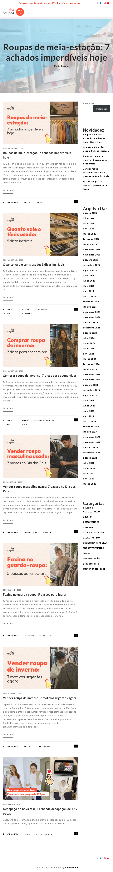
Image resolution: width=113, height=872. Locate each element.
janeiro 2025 (90, 306)
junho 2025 (89, 280)
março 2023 (89, 421)
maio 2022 (88, 473)
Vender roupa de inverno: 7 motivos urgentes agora (40, 698)
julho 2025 (88, 275)
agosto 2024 (90, 332)
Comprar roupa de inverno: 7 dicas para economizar (40, 375)
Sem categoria (91, 563)
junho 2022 (89, 468)
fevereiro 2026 (91, 239)
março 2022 (89, 483)
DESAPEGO (27, 313)
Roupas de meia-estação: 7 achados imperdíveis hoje (94, 138)
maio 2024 (88, 348)
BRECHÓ (27, 202)
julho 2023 (88, 400)
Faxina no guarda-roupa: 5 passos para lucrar (35, 594)
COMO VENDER (41, 309)
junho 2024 (89, 343)
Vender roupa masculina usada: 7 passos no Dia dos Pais (96, 172)
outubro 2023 (90, 385)
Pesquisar (88, 103)
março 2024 (89, 358)
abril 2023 (88, 416)
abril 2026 (88, 228)
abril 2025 (88, 291)
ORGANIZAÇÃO (45, 636)
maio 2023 (88, 411)
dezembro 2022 (91, 437)
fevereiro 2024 (91, 364)
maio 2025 (88, 285)
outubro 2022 (90, 447)
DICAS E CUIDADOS (93, 532)
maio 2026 (88, 223)
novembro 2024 (91, 317)
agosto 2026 (90, 213)
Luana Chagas (13, 202)
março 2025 (89, 296)
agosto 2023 (90, 395)
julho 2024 (88, 338)
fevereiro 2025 (91, 301)
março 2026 (89, 233)
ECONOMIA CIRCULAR (44, 420)
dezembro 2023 (91, 374)
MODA (39, 202)
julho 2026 (88, 218)
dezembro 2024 (91, 312)
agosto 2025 (90, 270)
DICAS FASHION (92, 537)
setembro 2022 (91, 452)
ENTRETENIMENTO (43, 834)
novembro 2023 (91, 379)
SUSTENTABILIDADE (94, 569)
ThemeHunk (72, 867)
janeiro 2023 (90, 431)
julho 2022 (88, 463)
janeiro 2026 (90, 244)
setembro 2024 (91, 327)
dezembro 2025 (91, 249)
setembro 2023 (91, 390)
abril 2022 (88, 478)
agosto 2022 (90, 457)
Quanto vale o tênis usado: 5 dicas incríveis (34, 264)
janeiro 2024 (90, 369)
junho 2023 (89, 405)
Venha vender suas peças (66, 3)
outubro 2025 (90, 259)
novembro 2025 (91, 254)
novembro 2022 (91, 442)
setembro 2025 (91, 265)
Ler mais (8, 191)
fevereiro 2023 (91, 426)
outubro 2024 (90, 322)
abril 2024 (88, 353)
